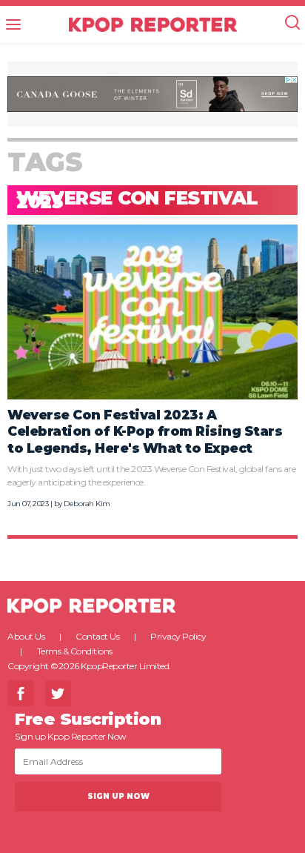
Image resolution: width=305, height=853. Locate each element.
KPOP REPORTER (153, 24)
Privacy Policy (178, 636)
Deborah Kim (87, 503)
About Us (25, 636)
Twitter (58, 693)
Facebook (20, 693)
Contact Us (97, 636)
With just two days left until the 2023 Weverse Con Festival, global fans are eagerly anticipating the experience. (151, 475)
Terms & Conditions (75, 651)
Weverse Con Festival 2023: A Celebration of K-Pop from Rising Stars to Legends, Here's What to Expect (144, 431)
